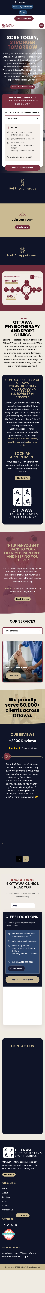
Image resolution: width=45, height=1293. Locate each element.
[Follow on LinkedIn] (16, 1225)
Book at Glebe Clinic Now (22, 168)
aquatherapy (14, 442)
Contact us (9, 588)
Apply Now (22, 227)
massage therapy (29, 438)
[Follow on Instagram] (12, 1225)
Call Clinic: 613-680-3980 (22, 962)
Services (6, 1197)
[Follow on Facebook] (4, 1225)
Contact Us (7, 1209)
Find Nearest (18, 968)
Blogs (4, 1201)
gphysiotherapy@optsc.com (23, 139)
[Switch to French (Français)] (22, 12)
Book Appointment (24, 18)
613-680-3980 (26, 157)
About (5, 1192)
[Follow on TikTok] (8, 1225)
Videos (5, 1205)
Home (5, 1188)
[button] (26, 859)
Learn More (13, 676)
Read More (9, 1174)
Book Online (22, 599)
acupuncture (13, 438)
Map (26, 135)
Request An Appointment (22, 87)
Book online (23, 477)
